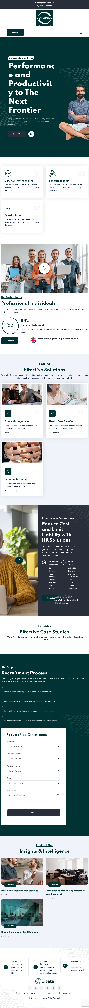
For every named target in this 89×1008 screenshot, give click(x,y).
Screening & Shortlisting (16, 717)
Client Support (36, 993)
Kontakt (15, 32)
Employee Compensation (54, 564)
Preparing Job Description (17, 697)
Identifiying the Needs (15, 688)
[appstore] (36, 988)
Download (10, 340)
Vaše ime (10, 741)
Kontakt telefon (13, 766)
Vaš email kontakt (14, 754)
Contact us (51, 598)
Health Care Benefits (61, 421)
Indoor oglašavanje (16, 479)
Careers (21, 993)
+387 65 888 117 (45, 6)
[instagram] (41, 988)
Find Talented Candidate (15, 707)
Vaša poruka (12, 790)
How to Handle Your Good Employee (20, 932)
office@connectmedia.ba (45, 3)
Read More (21, 182)
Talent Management (17, 421)
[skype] (53, 988)
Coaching (11, 884)
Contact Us (17, 134)
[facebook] (30, 988)
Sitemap (51, 993)
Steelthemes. (40, 998)
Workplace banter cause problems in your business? (65, 892)
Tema (9, 778)
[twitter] (47, 988)
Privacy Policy (66, 993)
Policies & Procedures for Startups (19, 890)
